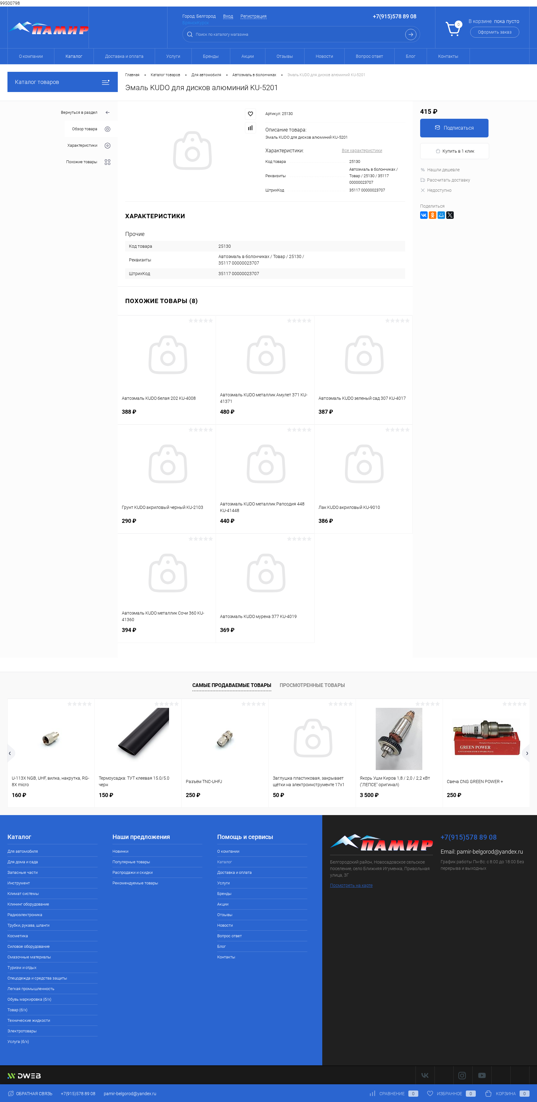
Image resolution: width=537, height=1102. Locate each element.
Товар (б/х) (17, 1009)
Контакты (448, 56)
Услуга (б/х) (18, 1041)
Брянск (189, 22)
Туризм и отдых (21, 967)
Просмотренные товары (312, 685)
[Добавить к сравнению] (250, 127)
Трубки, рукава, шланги (28, 925)
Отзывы (285, 56)
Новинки (120, 851)
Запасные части (22, 872)
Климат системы (23, 893)
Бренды (211, 56)
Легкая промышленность (30, 988)
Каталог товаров (37, 82)
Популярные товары (131, 862)
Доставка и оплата (124, 56)
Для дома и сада (22, 862)
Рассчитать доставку (448, 180)
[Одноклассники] (432, 215)
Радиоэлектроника (24, 914)
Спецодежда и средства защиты (37, 978)
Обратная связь (34, 1093)
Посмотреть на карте (351, 885)
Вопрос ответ (369, 56)
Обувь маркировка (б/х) (29, 999)
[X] (450, 215)
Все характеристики (362, 150)
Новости (324, 56)
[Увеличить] (191, 151)
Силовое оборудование (28, 946)
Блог (410, 56)
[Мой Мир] (441, 215)
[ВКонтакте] (424, 215)
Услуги (173, 56)
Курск (203, 22)
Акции (247, 56)
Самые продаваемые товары (231, 685)
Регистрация (254, 16)
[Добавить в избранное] (250, 114)
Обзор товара (84, 129)
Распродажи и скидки (132, 872)
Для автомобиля (22, 851)
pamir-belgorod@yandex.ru (490, 851)
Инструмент (18, 883)
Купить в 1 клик (458, 151)
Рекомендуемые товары (135, 883)
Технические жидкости (28, 1020)
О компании (31, 56)
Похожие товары (81, 162)
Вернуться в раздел (79, 112)
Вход (228, 16)
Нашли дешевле (443, 169)
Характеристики (82, 145)
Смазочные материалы (29, 957)
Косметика (17, 936)
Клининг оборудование (28, 904)
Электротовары (22, 1031)
